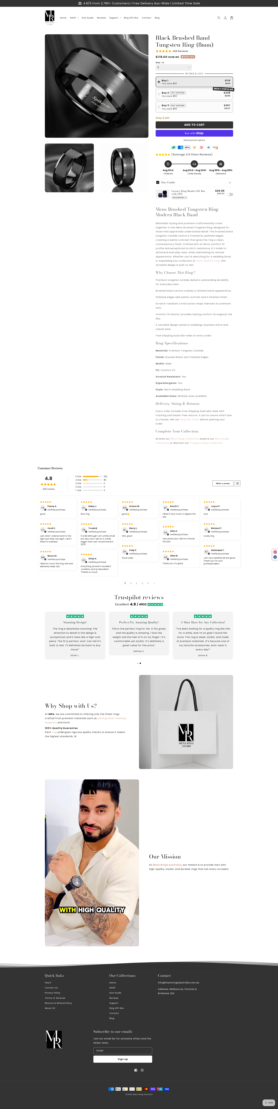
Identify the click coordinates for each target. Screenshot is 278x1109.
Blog (111, 1018)
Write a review (223, 483)
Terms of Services (55, 998)
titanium (120, 718)
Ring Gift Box (116, 1008)
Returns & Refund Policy (58, 1003)
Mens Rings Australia (142, 1094)
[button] (74, 18)
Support (113, 1003)
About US (50, 1008)
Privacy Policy (52, 992)
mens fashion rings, (208, 260)
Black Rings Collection (185, 438)
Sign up (123, 1059)
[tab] (137, 663)
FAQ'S (48, 982)
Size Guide (115, 992)
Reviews (113, 998)
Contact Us (51, 987)
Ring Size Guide (189, 419)
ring (54, 732)
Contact (114, 1013)
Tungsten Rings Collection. (206, 443)
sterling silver (105, 718)
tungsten (50, 722)
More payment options (194, 140)
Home (112, 982)
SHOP (112, 987)
